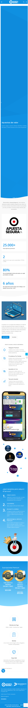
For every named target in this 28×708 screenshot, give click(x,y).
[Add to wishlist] (12, 572)
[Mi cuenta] (26, 2)
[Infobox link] (14, 246)
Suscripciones (8, 588)
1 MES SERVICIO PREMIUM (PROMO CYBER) (8, 584)
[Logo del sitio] (14, 1)
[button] (1, 102)
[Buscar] (23, 2)
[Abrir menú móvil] (1, 2)
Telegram (14, 337)
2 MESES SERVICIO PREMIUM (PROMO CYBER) (20, 585)
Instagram (5, 337)
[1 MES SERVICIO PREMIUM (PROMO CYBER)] (8, 575)
